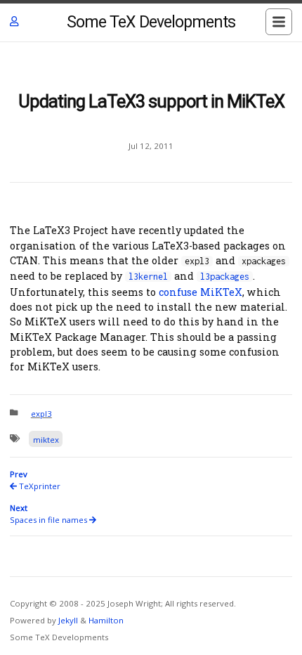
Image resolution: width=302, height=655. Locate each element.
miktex (46, 439)
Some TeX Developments (151, 22)
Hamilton (106, 620)
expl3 (41, 413)
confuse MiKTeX (200, 292)
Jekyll (68, 620)
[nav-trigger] (278, 21)
